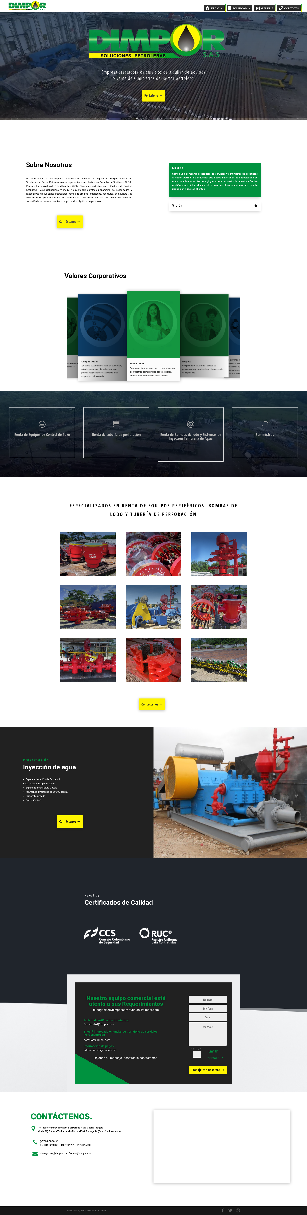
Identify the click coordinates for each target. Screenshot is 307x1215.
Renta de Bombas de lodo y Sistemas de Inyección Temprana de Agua (190, 436)
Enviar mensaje (213, 1054)
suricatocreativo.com (93, 1210)
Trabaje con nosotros (205, 1070)
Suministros (265, 434)
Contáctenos (67, 221)
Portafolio (151, 95)
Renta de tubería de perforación (116, 434)
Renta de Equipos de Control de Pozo (42, 434)
